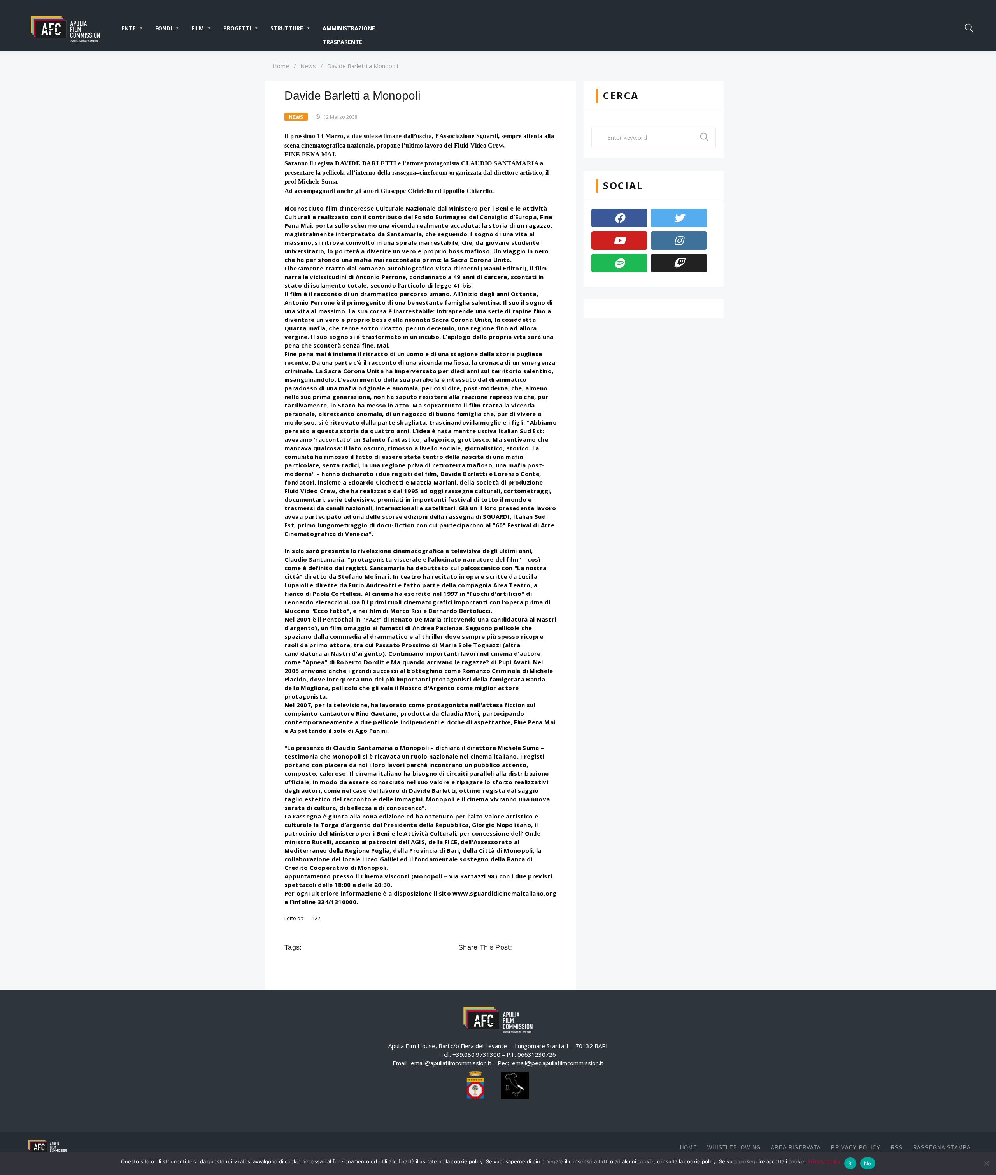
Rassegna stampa (942, 1147)
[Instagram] (679, 240)
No (868, 1163)
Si (850, 1163)
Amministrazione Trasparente (349, 30)
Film (197, 28)
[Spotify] (619, 263)
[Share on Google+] (540, 947)
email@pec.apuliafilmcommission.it (557, 1063)
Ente (128, 28)
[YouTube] (619, 240)
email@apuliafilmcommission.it (451, 1063)
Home (280, 66)
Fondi (163, 28)
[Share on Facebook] (519, 947)
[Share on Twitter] (529, 947)
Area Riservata (796, 1147)
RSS (897, 1147)
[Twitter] (679, 218)
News (308, 66)
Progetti (237, 28)
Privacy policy (824, 1161)
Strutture (286, 28)
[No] (986, 1163)
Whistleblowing (734, 1147)
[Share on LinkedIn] (551, 947)
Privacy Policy (855, 1147)
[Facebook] (619, 218)
